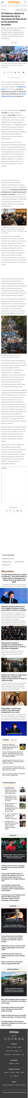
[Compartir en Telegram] (18, 72)
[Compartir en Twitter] (11, 72)
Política (3, 10)
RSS (23, 1054)
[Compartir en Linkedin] (15, 72)
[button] (2, 2)
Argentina (6, 1072)
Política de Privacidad (20, 1085)
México (16, 1050)
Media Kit (16, 1076)
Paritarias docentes (7, 561)
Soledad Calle (13, 5)
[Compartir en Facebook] (8, 72)
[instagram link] (12, 1039)
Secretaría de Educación (8, 558)
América (9, 1047)
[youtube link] (15, 1039)
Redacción (11, 1063)
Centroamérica (7, 1054)
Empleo (17, 1063)
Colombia (14, 1047)
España (19, 1047)
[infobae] (14, 2)
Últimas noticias (6, 564)
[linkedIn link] (22, 1039)
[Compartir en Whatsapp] (4, 72)
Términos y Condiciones (8, 1085)
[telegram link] (19, 1039)
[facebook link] (5, 1039)
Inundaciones (20, 5)
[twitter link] (9, 1039)
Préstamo (6, 5)
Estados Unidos (10, 1050)
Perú (21, 1050)
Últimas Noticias (16, 1054)
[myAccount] (25, 2)
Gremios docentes (19, 561)
